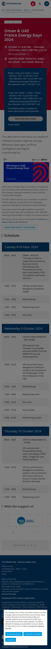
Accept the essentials (33, 634)
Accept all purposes (14, 634)
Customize (11, 640)
